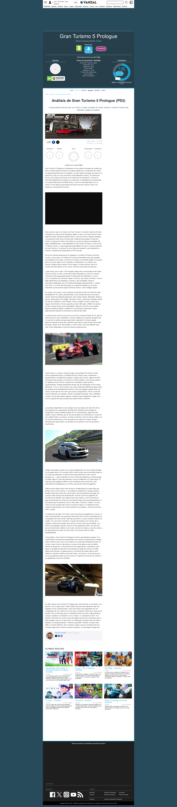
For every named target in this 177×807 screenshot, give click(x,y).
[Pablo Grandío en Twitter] (56, 636)
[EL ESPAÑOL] (131, 2)
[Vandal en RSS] (80, 794)
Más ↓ (75, 2)
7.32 (121, 68)
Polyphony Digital (92, 63)
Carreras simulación (88, 41)
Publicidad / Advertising (110, 792)
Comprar (101, 49)
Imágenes (97, 90)
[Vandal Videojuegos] (88, 2)
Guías (66, 6)
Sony (55, 1)
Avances (85, 6)
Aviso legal (121, 792)
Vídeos (103, 90)
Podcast (124, 6)
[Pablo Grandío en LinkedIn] (59, 636)
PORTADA (47, 6)
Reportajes (78, 6)
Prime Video (61, 1)
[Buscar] (126, 2)
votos (121, 83)
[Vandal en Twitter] (59, 794)
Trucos (92, 6)
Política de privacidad (109, 794)
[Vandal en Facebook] (52, 794)
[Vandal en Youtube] (73, 794)
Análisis (60, 6)
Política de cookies (123, 794)
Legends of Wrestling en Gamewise (113, 799)
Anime (66, 1)
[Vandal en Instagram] (66, 794)
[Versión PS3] (88, 50)
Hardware (109, 6)
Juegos (71, 6)
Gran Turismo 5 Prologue (88, 35)
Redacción (92, 792)
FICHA (71, 90)
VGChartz (91, 799)
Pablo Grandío (91, 141)
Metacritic (56, 3)
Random (102, 6)
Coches (98, 41)
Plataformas (117, 6)
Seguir (119, 73)
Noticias (54, 6)
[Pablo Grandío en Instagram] (61, 636)
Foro (96, 6)
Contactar (91, 794)
